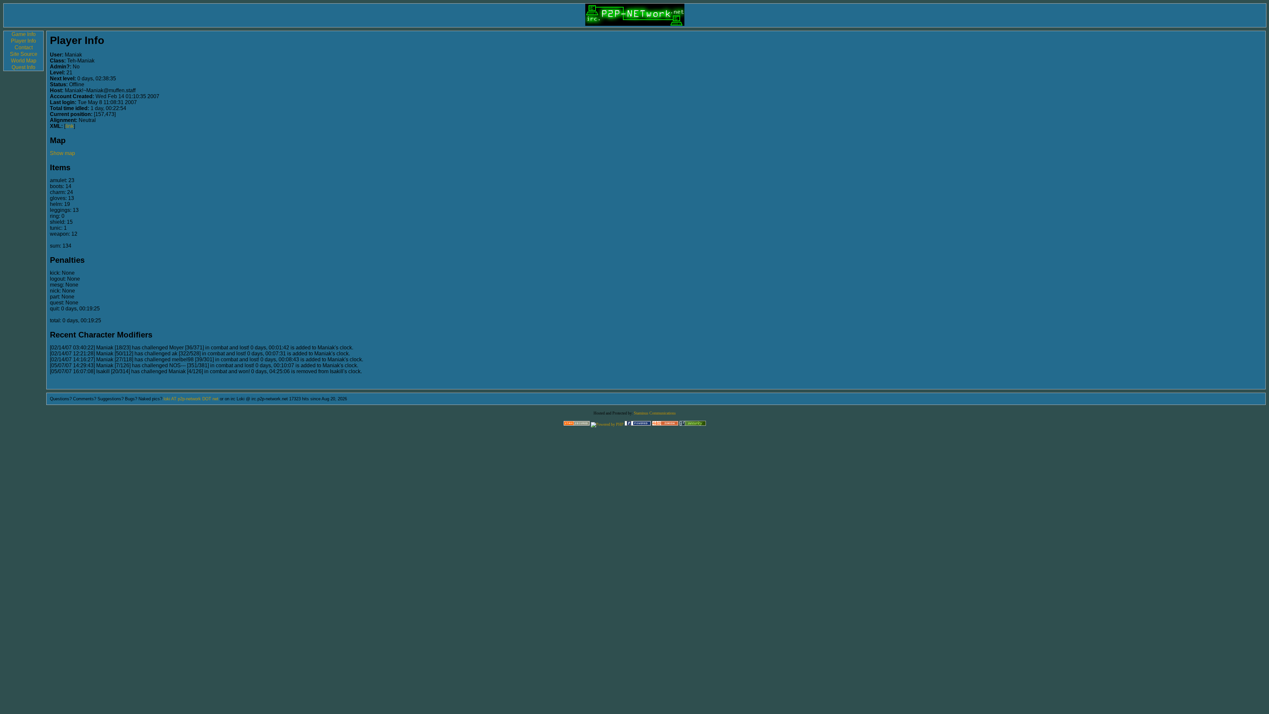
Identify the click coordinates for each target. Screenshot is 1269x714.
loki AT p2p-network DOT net (191, 398)
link (69, 126)
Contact (24, 47)
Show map (62, 153)
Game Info (24, 34)
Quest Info (23, 67)
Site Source (23, 54)
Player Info (23, 41)
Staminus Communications (655, 413)
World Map (23, 60)
